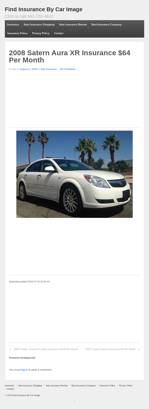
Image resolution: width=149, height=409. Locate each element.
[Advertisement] (74, 100)
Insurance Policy (17, 33)
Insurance (13, 24)
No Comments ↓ (68, 69)
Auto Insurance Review (73, 24)
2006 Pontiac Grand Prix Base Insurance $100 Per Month (45, 349)
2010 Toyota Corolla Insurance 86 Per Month (111, 349)
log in (24, 369)
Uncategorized (27, 357)
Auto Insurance (49, 69)
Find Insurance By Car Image (43, 9)
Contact (58, 33)
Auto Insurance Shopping (39, 24)
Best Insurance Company (107, 24)
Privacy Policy (40, 33)
